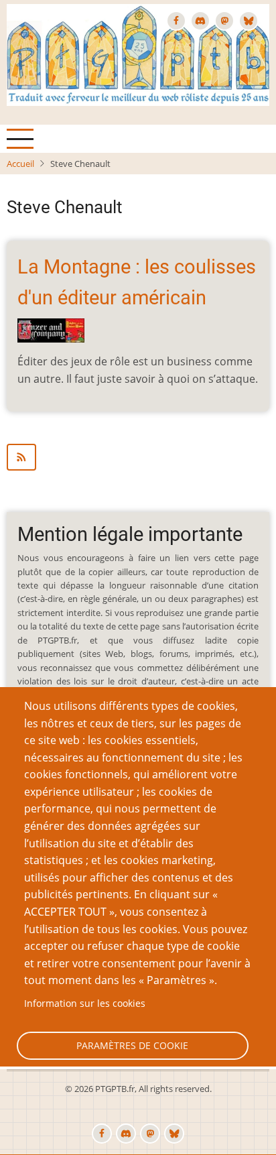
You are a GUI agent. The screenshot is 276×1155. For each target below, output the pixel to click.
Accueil (20, 164)
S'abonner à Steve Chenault (138, 457)
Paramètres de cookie (132, 1045)
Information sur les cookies (84, 1003)
